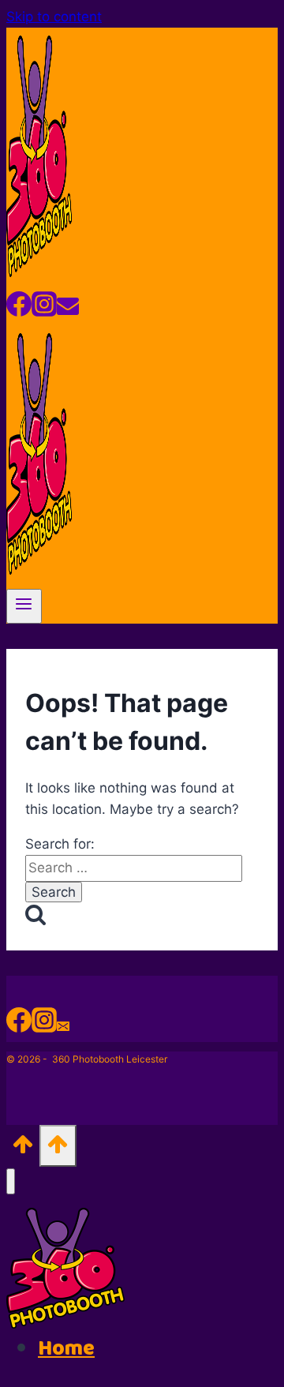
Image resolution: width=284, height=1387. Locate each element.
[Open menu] (24, 606)
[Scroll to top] (22, 1149)
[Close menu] (10, 1181)
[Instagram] (44, 310)
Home (66, 1349)
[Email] (68, 310)
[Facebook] (19, 310)
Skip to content (54, 16)
